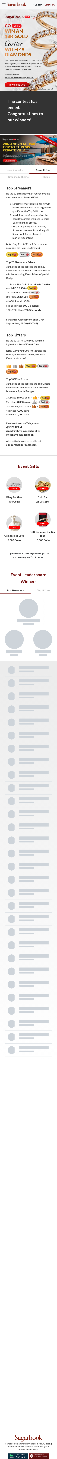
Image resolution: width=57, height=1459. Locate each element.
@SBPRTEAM (14, 426)
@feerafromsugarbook (20, 434)
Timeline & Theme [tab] (18, 176)
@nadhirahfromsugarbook (22, 430)
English (38, 4)
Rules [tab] (46, 176)
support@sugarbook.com (21, 444)
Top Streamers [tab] (15, 590)
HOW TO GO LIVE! (17, 85)
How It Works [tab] (14, 170)
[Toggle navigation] (4, 5)
